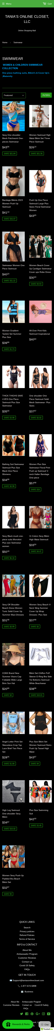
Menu (8, 4)
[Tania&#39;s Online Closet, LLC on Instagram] (43, 1014)
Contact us (27, 962)
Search (27, 927)
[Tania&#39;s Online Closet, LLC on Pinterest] (32, 1014)
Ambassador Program (27, 954)
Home (4, 42)
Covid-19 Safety (27, 965)
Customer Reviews (27, 958)
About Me (27, 950)
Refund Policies (27, 935)
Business (29, 991)
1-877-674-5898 (28, 986)
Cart (49, 4)
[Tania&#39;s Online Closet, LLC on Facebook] (26, 1014)
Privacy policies (27, 931)
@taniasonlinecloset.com (32, 980)
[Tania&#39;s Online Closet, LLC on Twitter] (21, 1014)
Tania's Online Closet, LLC (27, 19)
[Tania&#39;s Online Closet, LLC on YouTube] (48, 1014)
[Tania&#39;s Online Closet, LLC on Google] (38, 1014)
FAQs (27, 969)
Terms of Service (27, 939)
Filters (46, 95)
